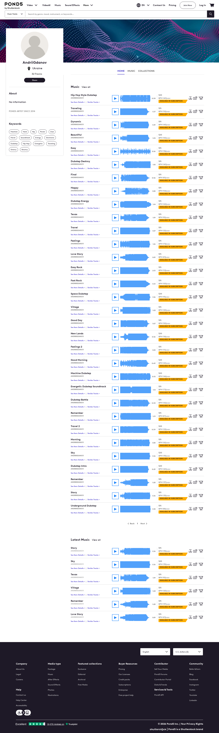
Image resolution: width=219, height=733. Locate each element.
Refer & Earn (194, 669)
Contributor (161, 663)
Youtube (193, 695)
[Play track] (115, 98)
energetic (39, 144)
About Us (20, 669)
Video (30, 5)
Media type (54, 663)
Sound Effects (72, 7)
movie (13, 138)
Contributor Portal (162, 679)
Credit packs (124, 679)
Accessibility (21, 705)
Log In (202, 5)
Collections (146, 71)
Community (196, 663)
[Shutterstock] (158, 729)
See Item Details (78, 102)
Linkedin (193, 700)
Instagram (194, 685)
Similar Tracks (93, 102)
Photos (51, 690)
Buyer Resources (128, 663)
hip (33, 132)
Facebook (193, 679)
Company (21, 663)
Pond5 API (159, 695)
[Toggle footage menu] (36, 5)
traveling (51, 144)
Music (50, 674)
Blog (191, 674)
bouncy (25, 150)
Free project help (126, 695)
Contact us (21, 695)
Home (121, 71)
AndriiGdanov (77, 98)
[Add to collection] (195, 98)
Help (18, 689)
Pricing (172, 5)
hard (25, 132)
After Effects (53, 679)
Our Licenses (124, 674)
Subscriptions (125, 685)
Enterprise (123, 690)
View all (86, 87)
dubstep (14, 144)
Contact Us (159, 5)
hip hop (26, 144)
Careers (19, 679)
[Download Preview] (190, 98)
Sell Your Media (161, 669)
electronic (50, 138)
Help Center (21, 700)
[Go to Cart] (212, 5)
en (143, 5)
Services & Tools (163, 689)
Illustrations (53, 695)
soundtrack (25, 138)
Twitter (192, 690)
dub (52, 132)
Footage (51, 669)
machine (14, 132)
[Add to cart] (201, 98)
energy (38, 138)
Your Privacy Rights (192, 723)
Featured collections (90, 663)
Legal (18, 674)
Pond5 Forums (160, 674)
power (42, 132)
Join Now (187, 5)
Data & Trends (160, 685)
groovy (13, 150)
